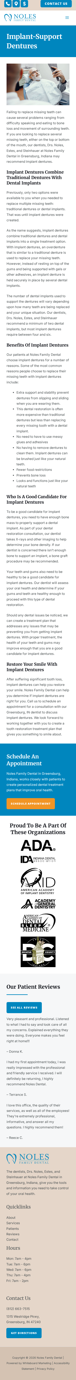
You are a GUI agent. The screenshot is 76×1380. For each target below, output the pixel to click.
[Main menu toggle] (67, 17)
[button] (8, 3)
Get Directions (24, 1333)
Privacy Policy (45, 1368)
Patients (12, 1229)
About (10, 1218)
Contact (12, 1240)
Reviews (12, 1234)
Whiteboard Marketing (37, 1363)
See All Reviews (24, 1007)
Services (13, 1223)
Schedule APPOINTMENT (31, 803)
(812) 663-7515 (18, 1309)
